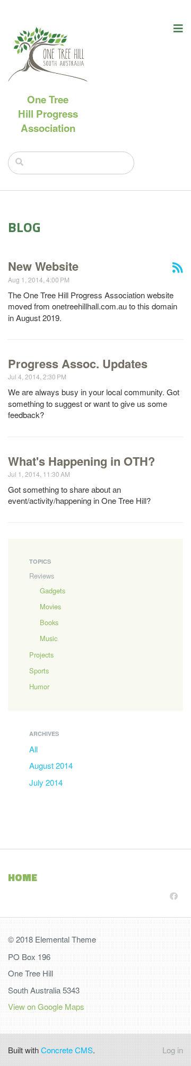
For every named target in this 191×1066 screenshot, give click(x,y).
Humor (39, 686)
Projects (41, 655)
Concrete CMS (67, 1049)
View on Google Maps (46, 1006)
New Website (43, 265)
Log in (172, 1049)
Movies (50, 606)
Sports (39, 670)
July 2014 (46, 782)
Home (22, 877)
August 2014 (51, 765)
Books (49, 622)
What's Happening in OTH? (81, 460)
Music (48, 638)
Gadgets (52, 590)
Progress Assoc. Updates (77, 363)
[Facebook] (174, 895)
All (33, 748)
